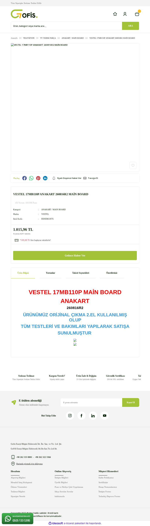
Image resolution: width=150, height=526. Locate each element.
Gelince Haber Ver (75, 255)
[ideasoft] (55, 523)
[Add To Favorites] (133, 165)
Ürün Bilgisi (23, 273)
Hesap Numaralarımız (108, 487)
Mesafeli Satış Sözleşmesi (21, 482)
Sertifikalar (103, 482)
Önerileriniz (111, 273)
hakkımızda (60, 496)
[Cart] (137, 14)
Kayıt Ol (131, 402)
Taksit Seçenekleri (80, 273)
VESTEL (45, 214)
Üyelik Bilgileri (61, 482)
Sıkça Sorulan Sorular (64, 491)
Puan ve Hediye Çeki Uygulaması (69, 487)
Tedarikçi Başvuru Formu (109, 496)
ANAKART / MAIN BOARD (53, 209)
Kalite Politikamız (106, 478)
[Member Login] (125, 14)
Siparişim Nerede (18, 496)
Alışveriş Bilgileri (18, 478)
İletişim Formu (105, 491)
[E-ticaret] (74, 523)
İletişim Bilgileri (61, 478)
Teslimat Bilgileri (18, 491)
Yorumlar (50, 273)
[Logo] (24, 14)
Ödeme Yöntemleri (19, 487)
